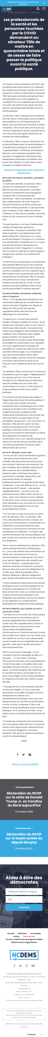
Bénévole (22, 933)
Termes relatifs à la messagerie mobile (24, 939)
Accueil (10, 933)
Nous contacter (24, 997)
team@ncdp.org (24, 989)
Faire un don (29, 936)
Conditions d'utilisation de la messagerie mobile (24, 1000)
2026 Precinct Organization (24, 942)
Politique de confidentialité (24, 995)
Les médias (35, 933)
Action (16, 936)
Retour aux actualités (25, 764)
